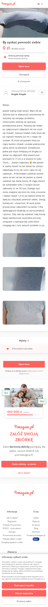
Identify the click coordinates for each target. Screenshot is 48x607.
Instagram (20, 499)
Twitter (12, 499)
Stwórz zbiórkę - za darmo (24, 464)
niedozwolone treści (34, 371)
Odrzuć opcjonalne (24, 593)
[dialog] (24, 580)
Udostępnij (24, 74)
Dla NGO (36, 532)
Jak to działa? (24, 472)
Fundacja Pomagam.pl (36, 535)
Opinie (36, 517)
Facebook (5, 499)
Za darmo (36, 525)
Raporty (36, 521)
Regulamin (12, 521)
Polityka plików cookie (12, 539)
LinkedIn (27, 499)
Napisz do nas (24, 373)
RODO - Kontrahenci (12, 528)
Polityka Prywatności (12, 525)
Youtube (43, 499)
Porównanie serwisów (12, 535)
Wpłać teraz (24, 66)
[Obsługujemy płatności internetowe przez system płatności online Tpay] (36, 539)
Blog (36, 528)
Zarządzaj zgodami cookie (12, 542)
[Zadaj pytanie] (42, 92)
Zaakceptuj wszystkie (24, 585)
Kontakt (12, 532)
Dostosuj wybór (24, 601)
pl (39, 4)
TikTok (35, 499)
